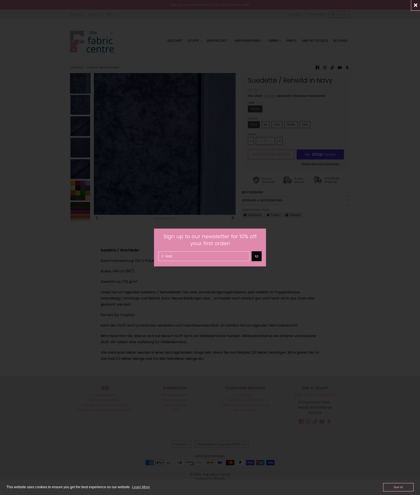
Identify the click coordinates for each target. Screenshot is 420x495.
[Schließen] (415, 5)
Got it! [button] (398, 487)
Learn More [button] (141, 487)
